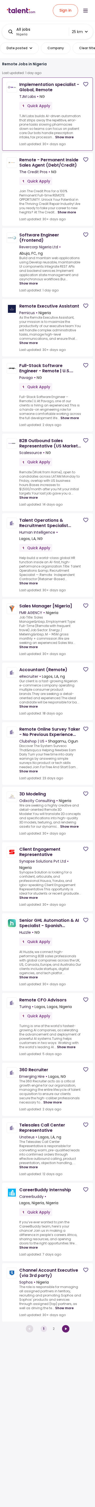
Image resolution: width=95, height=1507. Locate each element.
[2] (65, 1328)
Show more (64, 137)
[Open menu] (85, 10)
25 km (77, 31)
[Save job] (85, 84)
